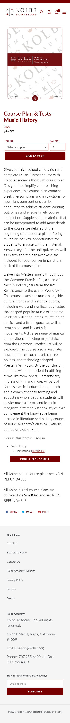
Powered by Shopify (52, 711)
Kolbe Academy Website (21, 570)
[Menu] (64, 12)
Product (9, 140)
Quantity (54, 140)
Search (11, 598)
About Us (12, 543)
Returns (11, 589)
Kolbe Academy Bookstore (29, 711)
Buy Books (38, 450)
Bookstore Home (17, 552)
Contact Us (13, 561)
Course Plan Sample (35, 459)
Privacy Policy (15, 579)
